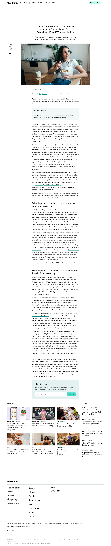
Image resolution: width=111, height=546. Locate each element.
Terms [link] (39, 523)
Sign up (71, 394)
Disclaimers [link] (65, 523)
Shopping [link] (47, 2)
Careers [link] (33, 523)
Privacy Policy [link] (35, 543)
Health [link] (34, 2)
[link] (12, 3)
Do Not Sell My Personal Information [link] (18, 526)
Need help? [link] (10, 530)
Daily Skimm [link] (23, 2)
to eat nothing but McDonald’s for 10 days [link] (48, 185)
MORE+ (54, 2)
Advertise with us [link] (76, 523)
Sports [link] (40, 2)
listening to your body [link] (59, 351)
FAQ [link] (23, 523)
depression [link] (66, 254)
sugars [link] (67, 235)
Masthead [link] (17, 523)
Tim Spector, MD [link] (37, 172)
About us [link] (10, 523)
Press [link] (28, 523)
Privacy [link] (45, 523)
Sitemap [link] (9, 534)
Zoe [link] (76, 175)
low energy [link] (62, 247)
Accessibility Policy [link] (55, 523)
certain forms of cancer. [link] (47, 257)
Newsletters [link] (13, 503)
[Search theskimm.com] (103, 2)
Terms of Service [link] (44, 543)
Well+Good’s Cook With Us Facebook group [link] (52, 369)
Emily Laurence (43, 94)
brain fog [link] (69, 247)
